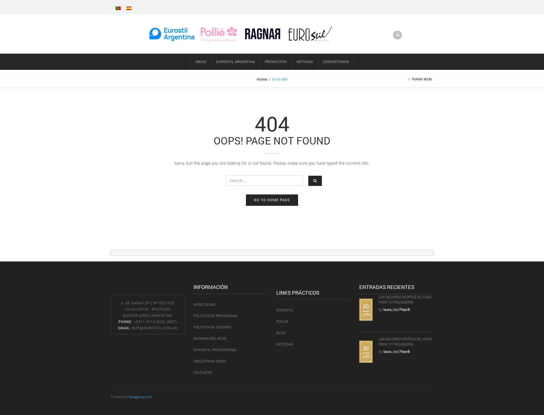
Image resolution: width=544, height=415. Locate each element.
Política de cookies (212, 327)
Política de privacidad (215, 315)
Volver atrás (422, 78)
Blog (281, 332)
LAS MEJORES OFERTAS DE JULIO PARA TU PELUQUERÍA (405, 299)
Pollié (282, 321)
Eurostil (285, 310)
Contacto (203, 372)
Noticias (305, 61)
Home (262, 79)
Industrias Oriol (210, 361)
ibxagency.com (140, 396)
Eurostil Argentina (235, 61)
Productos (276, 61)
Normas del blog (210, 338)
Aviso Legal (205, 304)
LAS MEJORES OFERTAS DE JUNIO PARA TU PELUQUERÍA (405, 341)
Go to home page (272, 200)
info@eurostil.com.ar (154, 328)
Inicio (201, 61)
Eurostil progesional (215, 349)
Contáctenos (336, 61)
